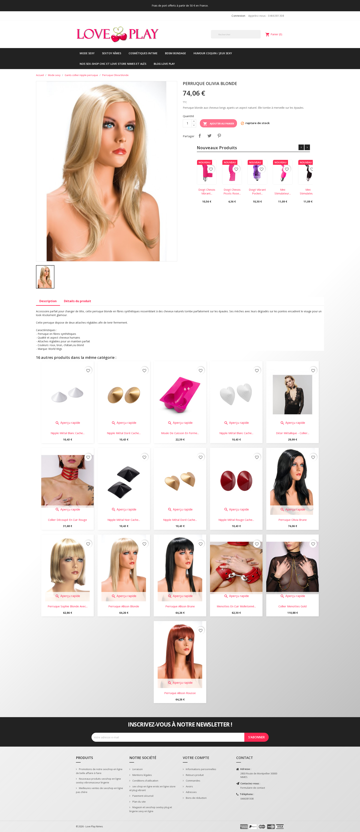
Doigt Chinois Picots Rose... (232, 191)
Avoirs (189, 786)
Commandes (192, 780)
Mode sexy (87, 53)
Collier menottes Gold (292, 606)
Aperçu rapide (67, 423)
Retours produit (194, 775)
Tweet (209, 135)
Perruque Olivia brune (292, 520)
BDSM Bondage (175, 53)
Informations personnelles (200, 769)
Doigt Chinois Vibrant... (206, 191)
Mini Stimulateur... (282, 191)
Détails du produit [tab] (77, 301)
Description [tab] (48, 301)
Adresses (191, 792)
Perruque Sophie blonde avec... (68, 606)
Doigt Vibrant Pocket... (257, 191)
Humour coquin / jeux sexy (213, 53)
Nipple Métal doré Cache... (124, 433)
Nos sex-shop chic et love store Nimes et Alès (113, 64)
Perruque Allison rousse (180, 693)
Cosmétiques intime (143, 53)
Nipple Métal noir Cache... (123, 520)
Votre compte (196, 757)
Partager (199, 135)
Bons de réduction (196, 798)
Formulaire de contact (252, 787)
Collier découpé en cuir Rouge (67, 520)
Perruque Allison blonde (123, 606)
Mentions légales (142, 775)
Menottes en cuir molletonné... (236, 606)
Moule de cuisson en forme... (180, 433)
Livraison (137, 769)
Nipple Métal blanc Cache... (68, 433)
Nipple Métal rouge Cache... (236, 520)
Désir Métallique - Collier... (292, 433)
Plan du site (139, 801)
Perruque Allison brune (180, 606)
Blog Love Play (164, 64)
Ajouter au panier (218, 124)
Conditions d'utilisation (145, 780)
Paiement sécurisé (143, 795)
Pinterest (219, 135)
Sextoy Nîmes (111, 53)
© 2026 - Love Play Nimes (89, 826)
